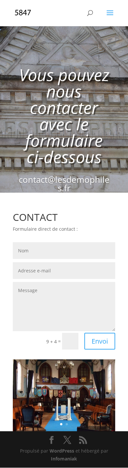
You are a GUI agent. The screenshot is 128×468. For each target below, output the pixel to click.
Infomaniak (64, 459)
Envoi (100, 341)
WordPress (62, 451)
